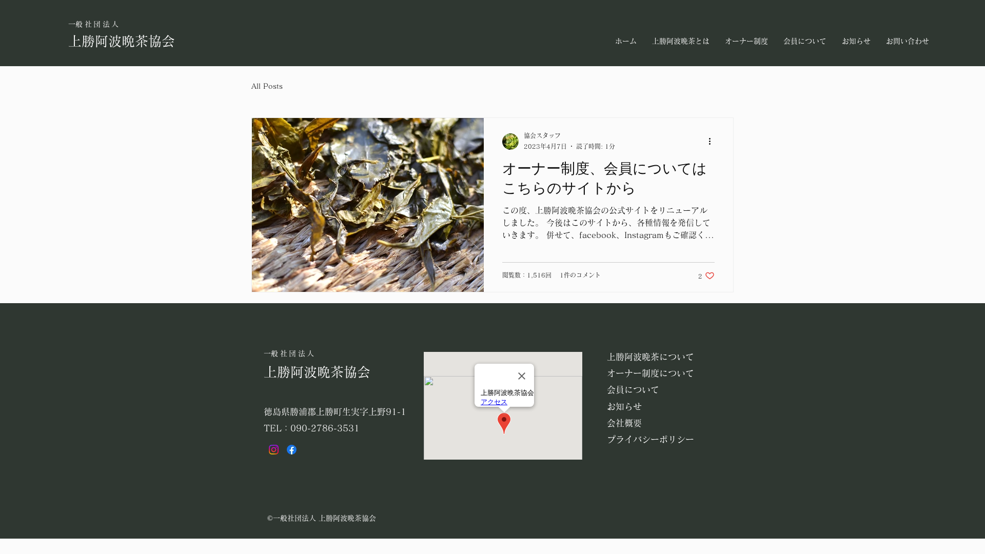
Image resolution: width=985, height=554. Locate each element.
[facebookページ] (291, 449)
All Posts (267, 86)
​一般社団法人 (94, 24)
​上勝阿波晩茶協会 (121, 41)
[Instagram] (273, 449)
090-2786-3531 (325, 428)
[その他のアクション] (713, 141)
